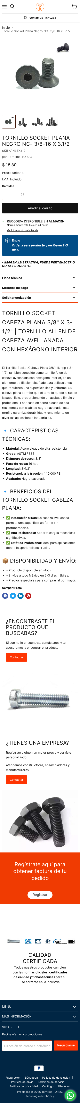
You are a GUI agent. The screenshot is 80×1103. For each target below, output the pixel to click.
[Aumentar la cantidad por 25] (38, 195)
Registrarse (66, 1045)
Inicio (6, 27)
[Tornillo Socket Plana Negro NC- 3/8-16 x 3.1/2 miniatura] (8, 121)
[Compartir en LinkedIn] (20, 596)
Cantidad (8, 186)
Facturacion (13, 1077)
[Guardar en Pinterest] (28, 596)
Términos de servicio (51, 1082)
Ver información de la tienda (22, 230)
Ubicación (64, 1086)
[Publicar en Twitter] (13, 596)
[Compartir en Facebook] (5, 596)
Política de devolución (56, 1077)
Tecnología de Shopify (40, 1096)
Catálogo (48, 1086)
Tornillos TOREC (20, 157)
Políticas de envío (22, 1082)
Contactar (16, 657)
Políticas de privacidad (23, 1086)
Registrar (40, 895)
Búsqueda (31, 1077)
